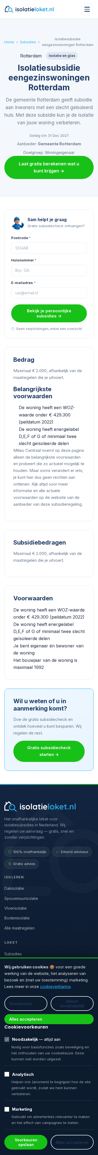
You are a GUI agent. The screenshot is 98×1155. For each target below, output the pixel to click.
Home (9, 42)
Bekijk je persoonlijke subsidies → (49, 313)
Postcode (21, 238)
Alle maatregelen (19, 928)
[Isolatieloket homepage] (29, 9)
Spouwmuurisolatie (21, 898)
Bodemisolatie (17, 918)
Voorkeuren (20, 1003)
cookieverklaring (55, 986)
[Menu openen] (87, 9)
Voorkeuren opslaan (26, 1142)
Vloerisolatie (15, 908)
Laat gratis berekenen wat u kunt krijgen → (49, 167)
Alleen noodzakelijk (72, 1003)
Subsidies (28, 42)
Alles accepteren (25, 1019)
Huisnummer (23, 260)
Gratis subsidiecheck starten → (49, 751)
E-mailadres (23, 282)
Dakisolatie (14, 888)
